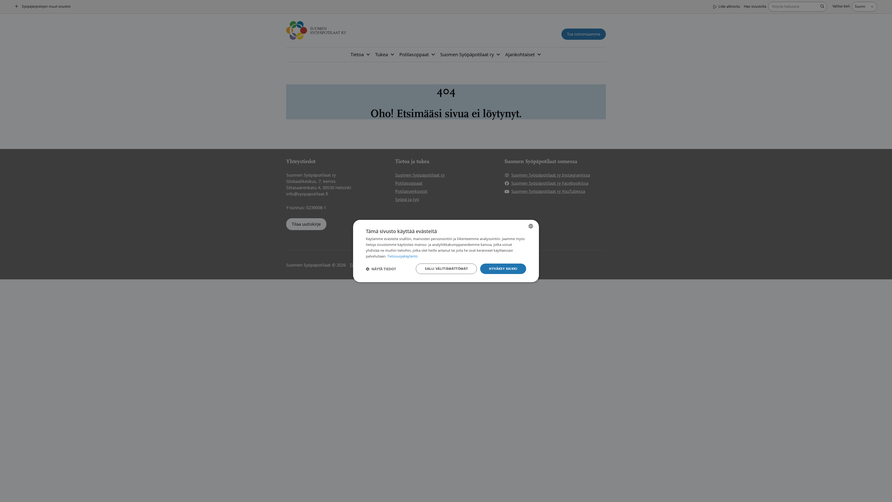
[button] (381, 268)
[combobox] (530, 226)
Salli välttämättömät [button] (446, 268)
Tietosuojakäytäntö (402, 256)
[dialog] (446, 251)
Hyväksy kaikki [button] (503, 268)
